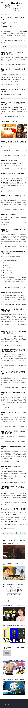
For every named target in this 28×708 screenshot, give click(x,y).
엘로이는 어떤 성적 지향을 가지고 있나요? (13, 605)
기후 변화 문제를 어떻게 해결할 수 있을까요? (13, 679)
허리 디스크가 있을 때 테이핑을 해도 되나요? (13, 660)
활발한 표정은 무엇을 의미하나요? (11, 543)
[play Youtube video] (14, 131)
